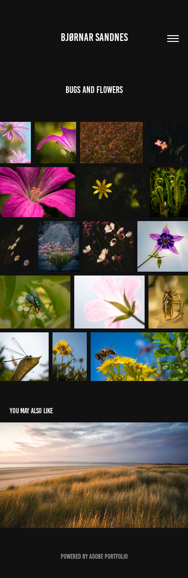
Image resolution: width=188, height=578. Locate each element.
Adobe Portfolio (108, 556)
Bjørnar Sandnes (94, 37)
